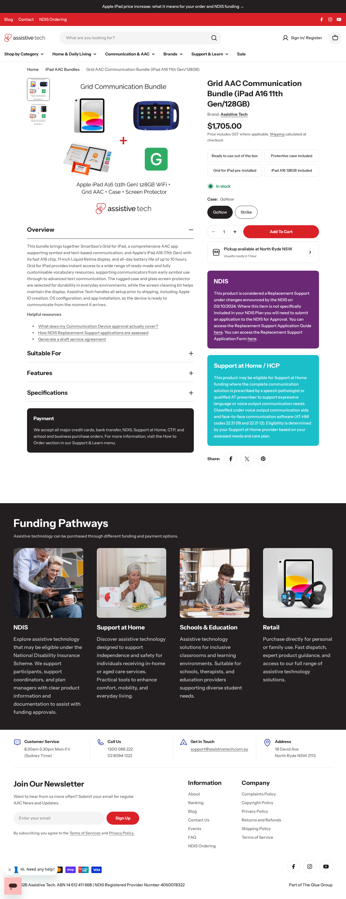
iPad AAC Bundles (62, 69)
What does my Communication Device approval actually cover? (98, 326)
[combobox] (140, 37)
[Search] (214, 38)
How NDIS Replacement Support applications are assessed (93, 332)
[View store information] (310, 252)
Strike (246, 212)
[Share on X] (247, 458)
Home (33, 69)
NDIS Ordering (53, 19)
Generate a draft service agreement (72, 339)
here (218, 332)
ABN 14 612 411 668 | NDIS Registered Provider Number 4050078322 (121, 884)
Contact (26, 19)
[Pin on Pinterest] (263, 458)
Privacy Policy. (121, 833)
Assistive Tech (234, 114)
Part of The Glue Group (310, 884)
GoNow (220, 212)
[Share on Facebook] (230, 458)
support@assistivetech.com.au (219, 749)
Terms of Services (85, 833)
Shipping (277, 134)
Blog (8, 19)
